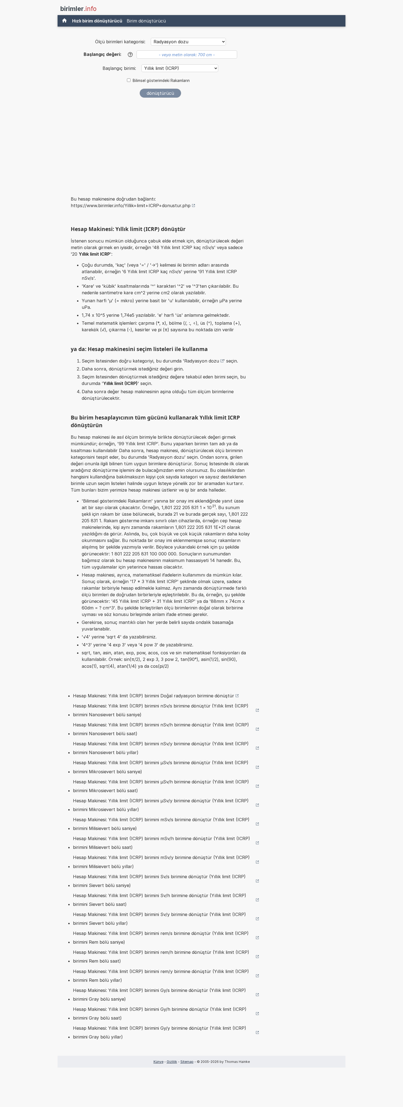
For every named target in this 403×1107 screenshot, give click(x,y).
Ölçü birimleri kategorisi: (120, 41)
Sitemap (187, 1062)
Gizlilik (172, 1062)
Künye (158, 1062)
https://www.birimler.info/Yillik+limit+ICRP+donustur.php (131, 205)
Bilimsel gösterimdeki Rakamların (161, 80)
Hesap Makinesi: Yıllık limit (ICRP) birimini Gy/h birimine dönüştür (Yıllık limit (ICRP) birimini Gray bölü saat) (159, 1013)
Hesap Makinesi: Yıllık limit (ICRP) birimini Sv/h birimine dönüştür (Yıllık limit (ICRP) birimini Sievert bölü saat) (159, 900)
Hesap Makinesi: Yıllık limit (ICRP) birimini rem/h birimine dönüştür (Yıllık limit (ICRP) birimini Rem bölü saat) (161, 956)
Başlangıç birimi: (120, 68)
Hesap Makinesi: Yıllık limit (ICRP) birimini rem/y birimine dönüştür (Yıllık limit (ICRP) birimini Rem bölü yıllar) (161, 976)
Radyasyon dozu (201, 361)
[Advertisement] (160, 143)
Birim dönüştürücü (146, 21)
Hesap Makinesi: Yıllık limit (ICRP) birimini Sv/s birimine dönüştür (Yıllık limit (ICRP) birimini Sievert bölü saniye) (159, 881)
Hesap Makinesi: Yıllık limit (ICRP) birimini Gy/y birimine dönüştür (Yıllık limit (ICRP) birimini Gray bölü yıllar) (159, 1032)
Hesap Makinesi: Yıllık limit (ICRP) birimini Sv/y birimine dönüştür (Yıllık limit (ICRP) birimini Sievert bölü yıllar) (159, 919)
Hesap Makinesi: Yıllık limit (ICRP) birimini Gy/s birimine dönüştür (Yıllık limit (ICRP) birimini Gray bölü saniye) (159, 995)
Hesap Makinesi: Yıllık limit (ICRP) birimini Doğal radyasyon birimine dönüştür (153, 695)
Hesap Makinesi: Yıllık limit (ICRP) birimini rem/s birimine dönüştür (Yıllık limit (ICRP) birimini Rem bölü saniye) (161, 938)
